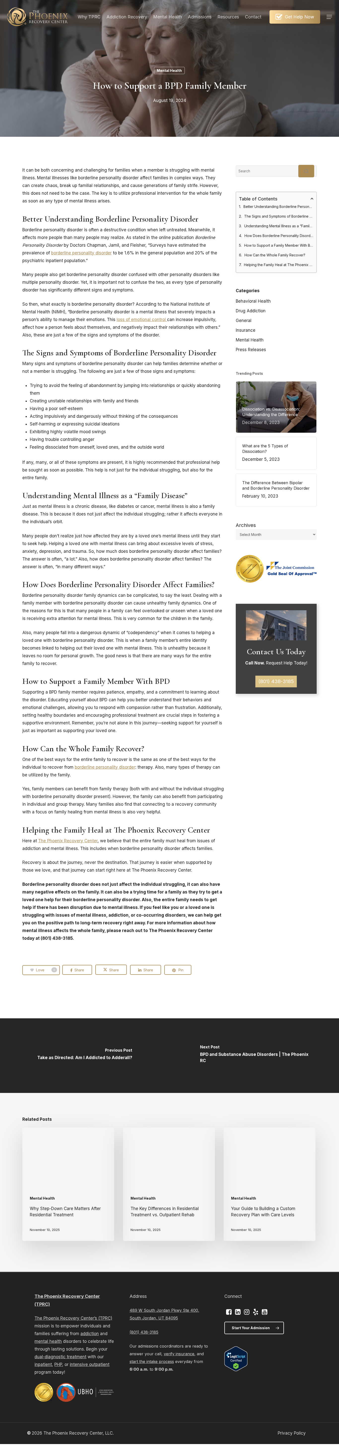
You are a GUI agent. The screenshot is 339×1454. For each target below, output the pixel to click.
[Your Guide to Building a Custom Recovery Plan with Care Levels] (269, 1184)
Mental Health (169, 70)
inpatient (43, 1364)
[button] (329, 17)
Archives (246, 525)
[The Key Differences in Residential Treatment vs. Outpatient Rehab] (169, 1184)
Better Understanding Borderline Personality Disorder (278, 206)
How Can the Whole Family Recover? (274, 255)
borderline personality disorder (81, 252)
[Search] (306, 171)
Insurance (245, 330)
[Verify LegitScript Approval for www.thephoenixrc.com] (235, 1369)
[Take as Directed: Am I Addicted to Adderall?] (85, 1055)
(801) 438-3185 (144, 1332)
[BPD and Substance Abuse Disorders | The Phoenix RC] (254, 1055)
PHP (58, 1364)
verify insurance (179, 1353)
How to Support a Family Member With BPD (278, 245)
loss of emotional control (142, 319)
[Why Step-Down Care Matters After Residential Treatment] (68, 1184)
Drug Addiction (251, 310)
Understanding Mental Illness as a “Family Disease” (278, 226)
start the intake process (152, 1361)
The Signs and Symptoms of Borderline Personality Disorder (278, 216)
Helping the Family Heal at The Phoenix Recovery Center (278, 265)
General (243, 320)
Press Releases (251, 349)
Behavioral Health (253, 301)
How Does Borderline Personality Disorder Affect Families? (278, 236)
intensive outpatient (89, 1364)
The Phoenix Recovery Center (68, 840)
